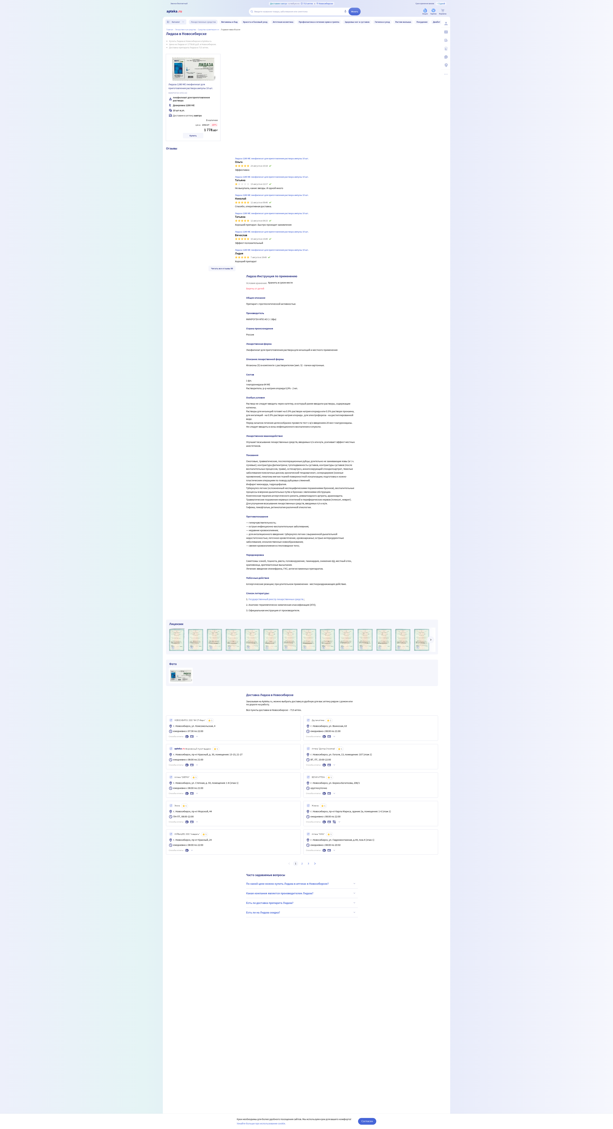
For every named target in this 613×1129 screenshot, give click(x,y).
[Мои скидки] (445, 32)
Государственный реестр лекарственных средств (276, 599)
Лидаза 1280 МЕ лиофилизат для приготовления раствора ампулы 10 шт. (190, 86)
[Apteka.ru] (177, 11)
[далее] (430, 639)
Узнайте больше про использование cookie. (261, 1123)
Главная (169, 29)
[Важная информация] (445, 57)
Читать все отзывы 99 (222, 268)
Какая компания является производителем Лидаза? (279, 893)
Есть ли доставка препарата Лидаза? (269, 903)
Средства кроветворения (208, 29)
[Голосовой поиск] (345, 11)
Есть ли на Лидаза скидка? (263, 912)
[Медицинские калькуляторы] (445, 48)
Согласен (367, 1121)
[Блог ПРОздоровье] (445, 40)
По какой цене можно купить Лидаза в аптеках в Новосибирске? (287, 883)
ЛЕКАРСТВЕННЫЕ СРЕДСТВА (185, 29)
